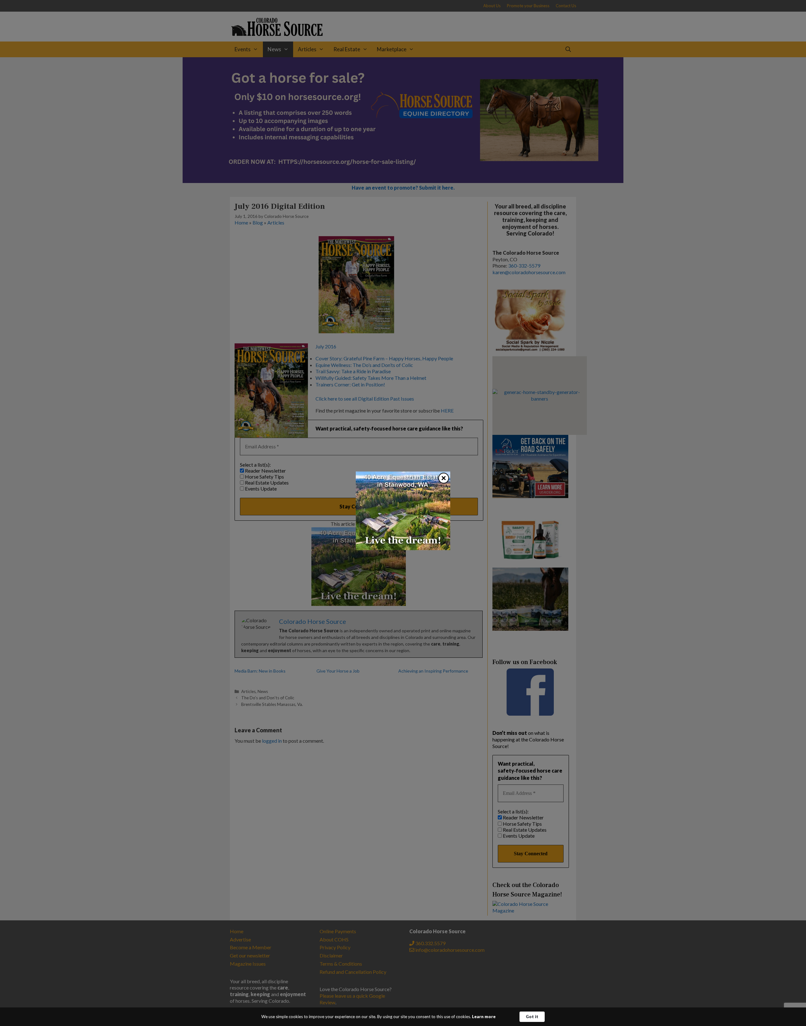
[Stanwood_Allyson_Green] (403, 548)
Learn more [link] (484, 1016)
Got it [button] (532, 1016)
